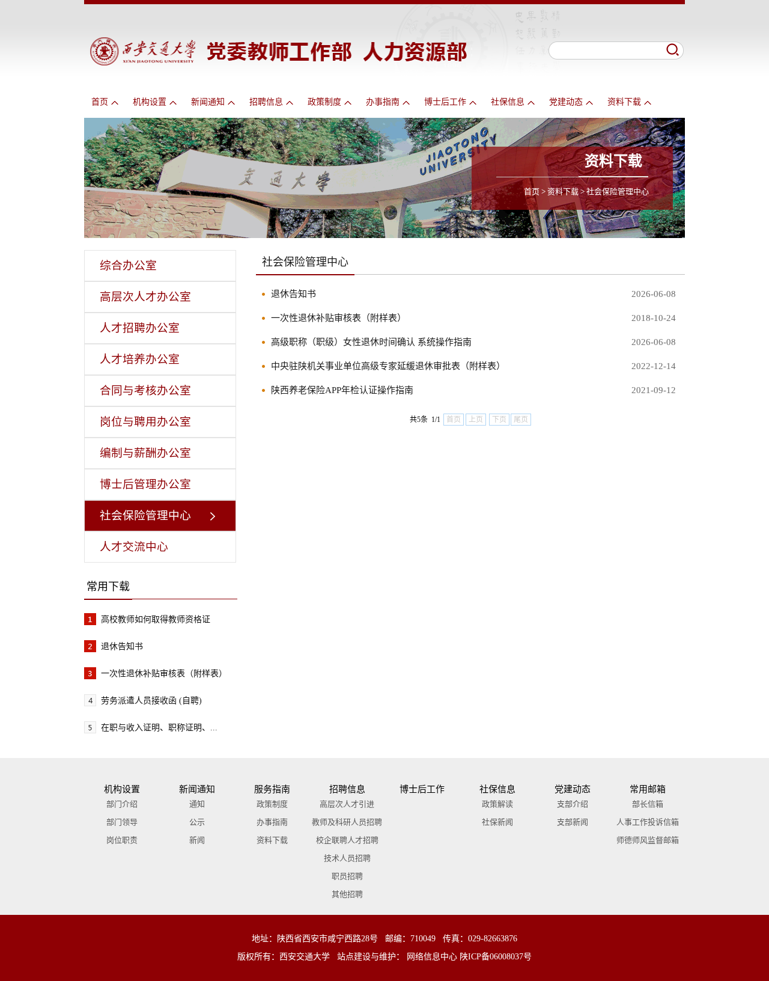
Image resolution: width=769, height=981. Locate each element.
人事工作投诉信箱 (647, 822)
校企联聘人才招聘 (347, 840)
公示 (197, 822)
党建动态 (566, 101)
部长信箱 (647, 803)
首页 (99, 101)
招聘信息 (266, 101)
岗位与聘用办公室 (145, 421)
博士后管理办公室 (145, 484)
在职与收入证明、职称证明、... (159, 727)
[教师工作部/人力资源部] (278, 62)
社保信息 (507, 101)
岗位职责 (122, 840)
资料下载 (624, 101)
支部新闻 (572, 822)
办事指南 (383, 101)
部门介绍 (122, 803)
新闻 (197, 840)
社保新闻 (497, 822)
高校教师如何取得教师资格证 (155, 619)
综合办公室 (128, 265)
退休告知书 (122, 646)
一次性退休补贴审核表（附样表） (164, 673)
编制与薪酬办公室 (145, 453)
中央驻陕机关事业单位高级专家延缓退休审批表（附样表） (388, 366)
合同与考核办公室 (145, 390)
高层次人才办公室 (145, 296)
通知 (197, 803)
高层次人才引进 (347, 803)
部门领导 (122, 822)
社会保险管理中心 (617, 191)
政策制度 (324, 101)
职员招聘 (347, 876)
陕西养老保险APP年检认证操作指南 (342, 390)
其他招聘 (347, 894)
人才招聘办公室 (140, 328)
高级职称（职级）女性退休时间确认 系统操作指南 (371, 342)
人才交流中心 (134, 546)
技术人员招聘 (347, 858)
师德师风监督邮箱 (647, 840)
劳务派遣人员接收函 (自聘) (151, 700)
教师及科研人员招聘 (347, 822)
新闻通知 (208, 101)
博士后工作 (445, 101)
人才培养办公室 (140, 359)
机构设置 (149, 101)
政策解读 (497, 803)
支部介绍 (572, 803)
